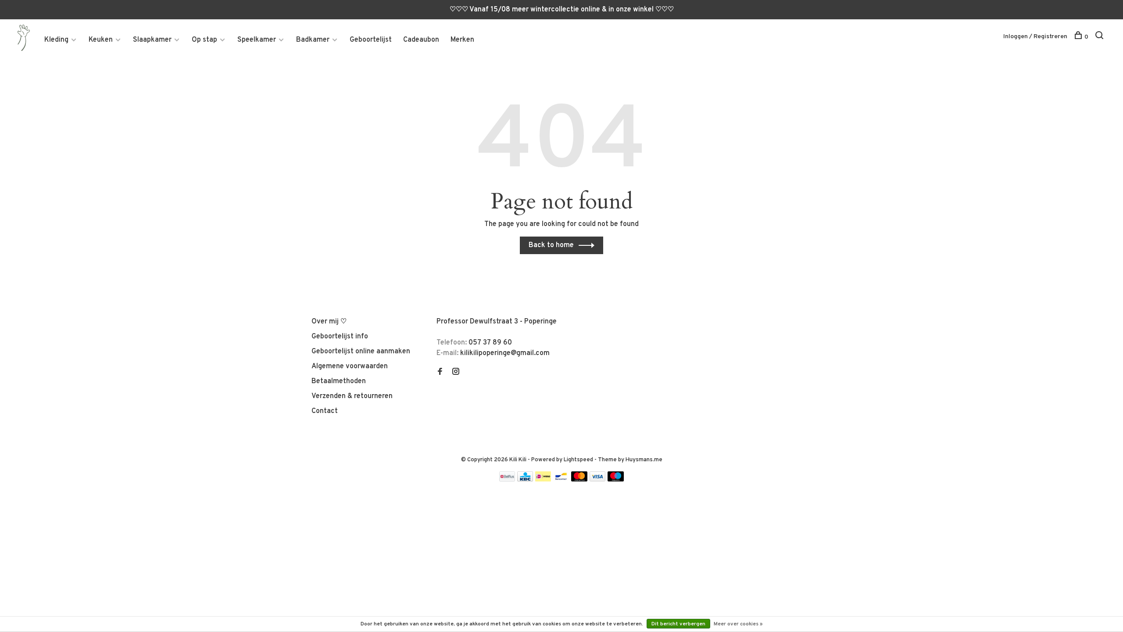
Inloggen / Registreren (1035, 36)
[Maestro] (616, 479)
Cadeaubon (421, 40)
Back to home (551, 245)
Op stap (204, 40)
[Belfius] (507, 479)
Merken (462, 40)
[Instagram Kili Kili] (455, 372)
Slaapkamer (152, 40)
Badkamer (312, 40)
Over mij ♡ (329, 321)
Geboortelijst (371, 40)
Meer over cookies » (738, 624)
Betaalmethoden (338, 381)
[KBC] (525, 479)
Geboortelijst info (339, 336)
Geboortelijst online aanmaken (360, 351)
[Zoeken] (1100, 37)
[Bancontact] (561, 479)
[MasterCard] (579, 479)
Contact (324, 411)
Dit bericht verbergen (678, 624)
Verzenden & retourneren (352, 396)
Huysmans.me (644, 459)
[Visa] (598, 479)
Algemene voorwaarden (349, 366)
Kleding (56, 40)
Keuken (101, 40)
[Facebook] (439, 372)
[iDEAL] (543, 479)
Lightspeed (578, 459)
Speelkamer (256, 40)
